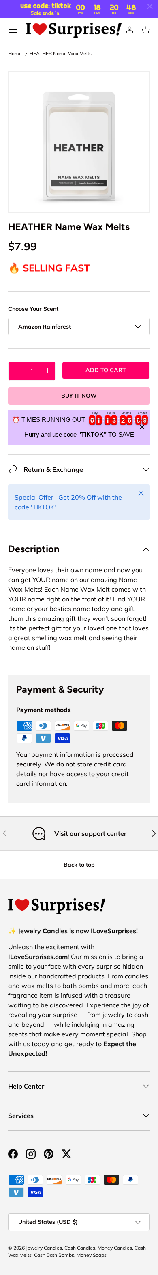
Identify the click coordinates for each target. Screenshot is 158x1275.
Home (15, 53)
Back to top (79, 864)
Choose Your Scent (33, 308)
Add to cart (105, 370)
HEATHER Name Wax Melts (61, 53)
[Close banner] (142, 427)
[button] (146, 30)
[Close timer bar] (150, 6)
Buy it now (79, 395)
